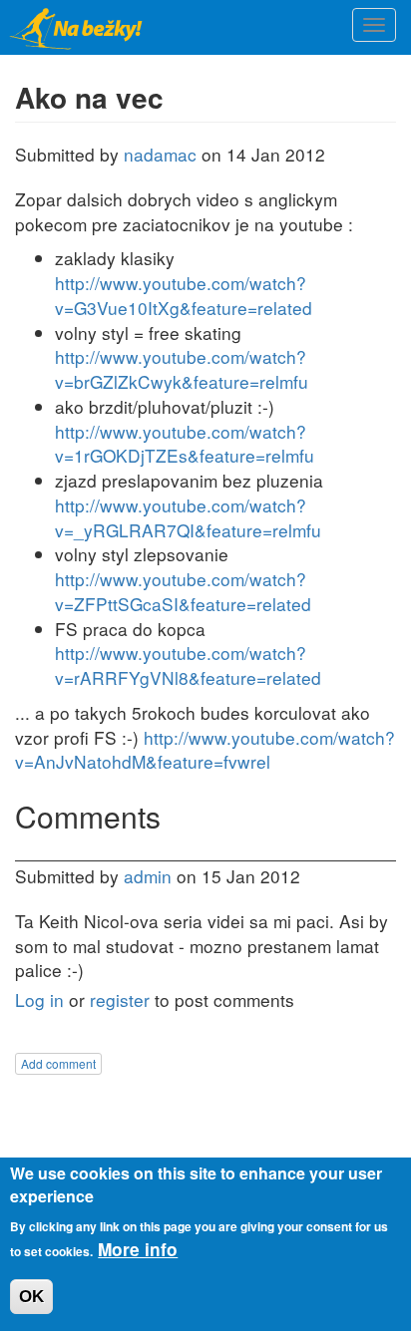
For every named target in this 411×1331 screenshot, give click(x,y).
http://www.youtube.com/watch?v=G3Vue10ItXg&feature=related (183, 295)
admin (148, 875)
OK (31, 1296)
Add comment (58, 1063)
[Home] (80, 27)
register (120, 999)
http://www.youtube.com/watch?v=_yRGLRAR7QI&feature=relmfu (188, 517)
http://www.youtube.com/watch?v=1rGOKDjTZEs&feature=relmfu (184, 444)
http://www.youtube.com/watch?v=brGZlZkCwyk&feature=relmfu (181, 369)
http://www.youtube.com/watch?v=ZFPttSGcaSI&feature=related (183, 591)
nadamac (160, 154)
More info (138, 1249)
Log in (39, 999)
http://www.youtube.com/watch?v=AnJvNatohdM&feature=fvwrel (205, 750)
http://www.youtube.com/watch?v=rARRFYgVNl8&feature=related (188, 665)
